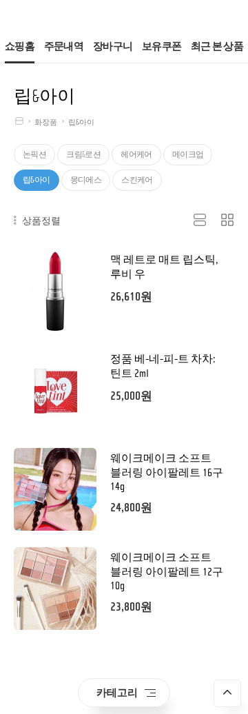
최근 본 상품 (217, 46)
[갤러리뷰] (227, 220)
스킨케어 (137, 180)
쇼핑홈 (19, 46)
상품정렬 (40, 220)
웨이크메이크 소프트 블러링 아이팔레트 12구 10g (166, 571)
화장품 (45, 122)
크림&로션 (83, 154)
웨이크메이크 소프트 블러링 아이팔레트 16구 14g (166, 472)
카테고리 (117, 692)
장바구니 (112, 46)
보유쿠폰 (161, 46)
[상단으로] (227, 693)
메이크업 (188, 154)
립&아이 (81, 122)
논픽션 (34, 154)
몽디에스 (86, 180)
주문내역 (63, 46)
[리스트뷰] (200, 220)
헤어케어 (136, 154)
